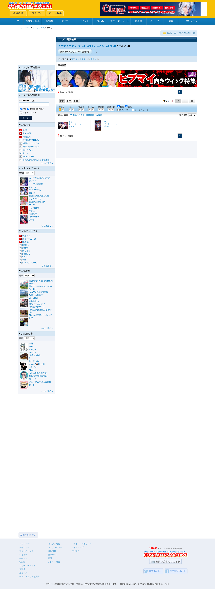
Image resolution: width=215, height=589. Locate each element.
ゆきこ (32, 210)
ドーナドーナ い (75, 124)
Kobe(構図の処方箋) (38, 373)
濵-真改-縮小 (34, 355)
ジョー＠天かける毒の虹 (40, 382)
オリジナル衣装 (29, 239)
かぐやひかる (35, 190)
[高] (89, 109)
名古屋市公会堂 (36, 295)
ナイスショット (29, 112)
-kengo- (32, 349)
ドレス (26, 153)
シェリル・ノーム (30, 262)
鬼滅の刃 (27, 133)
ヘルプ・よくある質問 (29, 576)
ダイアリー (67, 21)
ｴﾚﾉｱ (31, 346)
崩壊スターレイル (31, 143)
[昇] (72, 109)
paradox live (28, 156)
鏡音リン (26, 242)
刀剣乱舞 (27, 137)
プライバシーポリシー (81, 544)
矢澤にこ (26, 254)
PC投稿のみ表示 (77, 115)
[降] (69, 109)
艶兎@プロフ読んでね (39, 196)
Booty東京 (33, 298)
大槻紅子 (33, 213)
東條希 (25, 248)
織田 (31, 343)
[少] (102, 109)
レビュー (23, 555)
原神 (25, 130)
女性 (32, 109)
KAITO (25, 257)
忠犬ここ (33, 181)
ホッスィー (34, 352)
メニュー (195, 21)
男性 (24, 109)
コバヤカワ (34, 217)
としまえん (34, 301)
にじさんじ (28, 150)
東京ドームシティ (37, 304)
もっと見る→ (47, 163)
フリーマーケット (119, 21)
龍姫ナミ (33, 187)
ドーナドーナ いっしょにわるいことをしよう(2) (87, 45)
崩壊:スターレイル (31, 146)
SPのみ (40, 109)
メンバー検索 (54, 562)
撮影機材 (52, 551)
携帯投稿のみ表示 (94, 115)
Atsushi (32, 370)
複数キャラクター (79, 59)
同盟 (171, 21)
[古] (62, 109)
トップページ (24, 28)
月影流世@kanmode (38, 376)
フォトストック (26, 551)
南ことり (26, 250)
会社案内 (75, 551)
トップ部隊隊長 (36, 184)
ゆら (70, 122)
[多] (99, 109)
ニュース (155, 21)
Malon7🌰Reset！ (37, 364)
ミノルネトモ (35, 199)
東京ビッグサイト (37, 307)
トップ (15, 21)
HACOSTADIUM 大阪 (38, 292)
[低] (92, 109)
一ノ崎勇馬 (34, 208)
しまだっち (34, 361)
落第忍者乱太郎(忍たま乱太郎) (36, 160)
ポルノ (94, 59)
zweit (31, 385)
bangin (32, 193)
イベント (84, 21)
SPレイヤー (125, 110)
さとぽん (33, 367)
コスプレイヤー (55, 547)
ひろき (32, 219)
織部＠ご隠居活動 (37, 202)
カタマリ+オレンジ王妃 (39, 178)
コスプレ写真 (33, 21)
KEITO (32, 205)
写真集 (49, 21)
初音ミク (26, 236)
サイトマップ (77, 547)
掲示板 (100, 21)
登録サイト (53, 555)
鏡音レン (26, 245)
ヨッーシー (34, 379)
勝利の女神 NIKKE (31, 140)
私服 (24, 259)
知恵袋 (138, 21)
